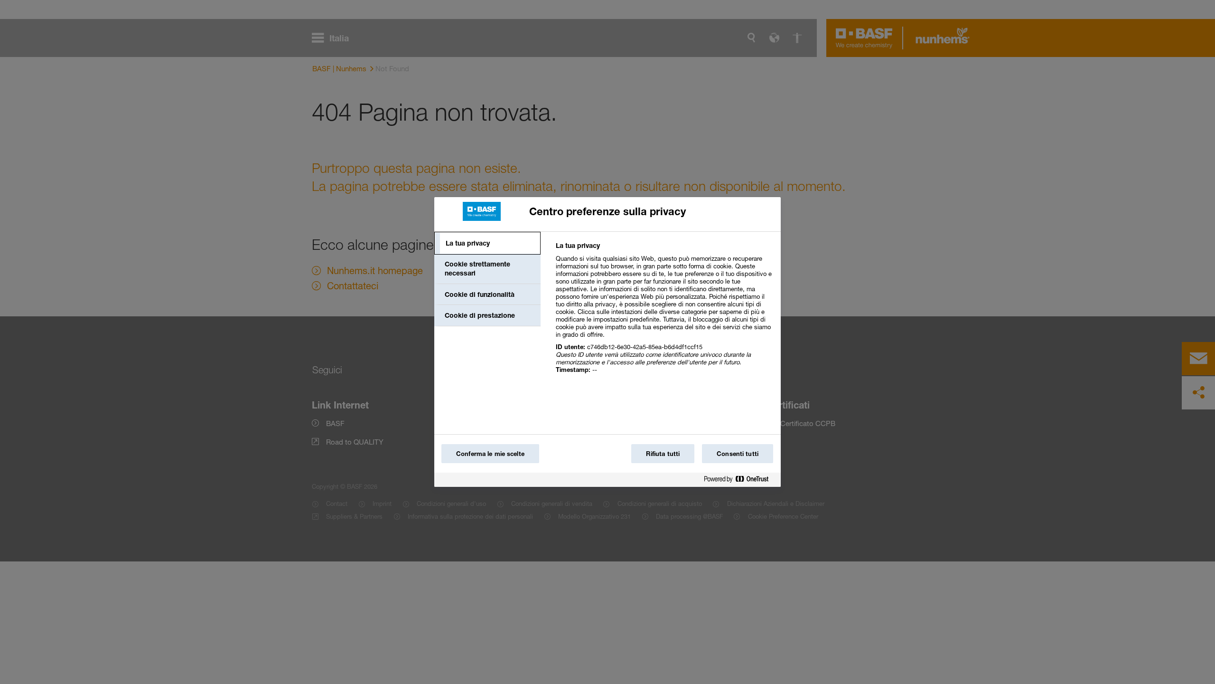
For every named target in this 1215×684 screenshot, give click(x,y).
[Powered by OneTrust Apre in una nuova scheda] (740, 481)
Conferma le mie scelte (490, 453)
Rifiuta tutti (663, 453)
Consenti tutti (737, 453)
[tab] (487, 243)
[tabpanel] (664, 312)
